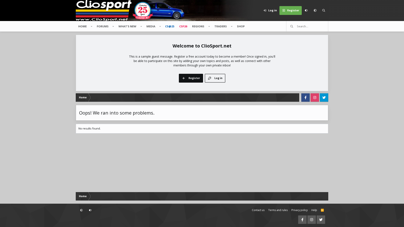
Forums (103, 26)
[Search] (323, 10)
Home (82, 26)
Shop (241, 26)
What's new (127, 26)
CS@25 (169, 26)
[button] (315, 10)
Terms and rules (278, 210)
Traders (220, 26)
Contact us (258, 210)
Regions (198, 26)
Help (314, 210)
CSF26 (183, 26)
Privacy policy (299, 210)
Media (150, 26)
